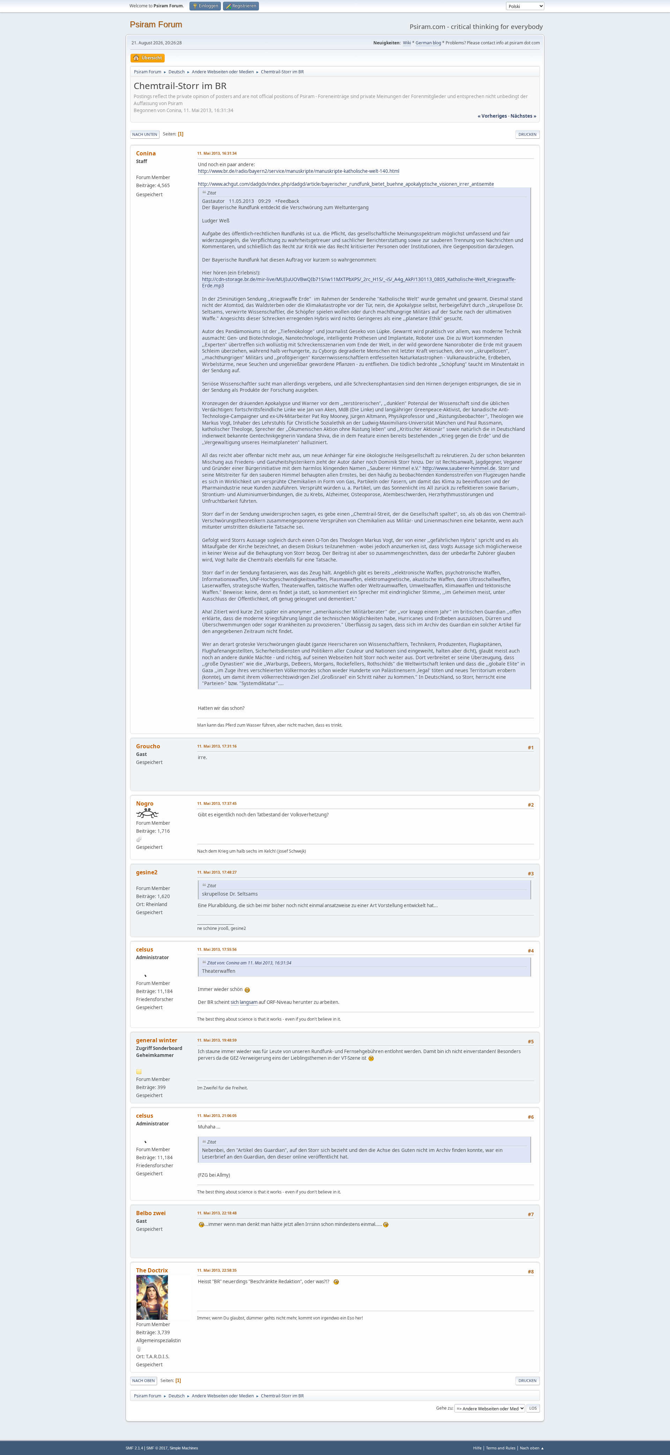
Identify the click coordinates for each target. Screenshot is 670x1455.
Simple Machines (184, 1448)
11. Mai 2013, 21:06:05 (217, 1115)
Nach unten (144, 134)
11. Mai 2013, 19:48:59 (217, 1040)
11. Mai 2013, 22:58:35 (217, 1270)
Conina (146, 153)
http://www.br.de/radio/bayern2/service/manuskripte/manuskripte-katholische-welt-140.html (298, 171)
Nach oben (143, 1380)
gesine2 (146, 872)
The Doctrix (152, 1270)
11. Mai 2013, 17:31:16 (217, 746)
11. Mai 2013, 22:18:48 (217, 1212)
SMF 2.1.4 (134, 1448)
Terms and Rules (500, 1447)
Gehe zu (444, 1408)
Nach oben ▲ (532, 1447)
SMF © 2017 (157, 1448)
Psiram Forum (156, 24)
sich (235, 1002)
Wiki (407, 43)
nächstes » (523, 116)
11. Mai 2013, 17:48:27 (217, 872)
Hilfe (477, 1447)
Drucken (528, 134)
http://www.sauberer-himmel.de (459, 468)
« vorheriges (492, 116)
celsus (144, 949)
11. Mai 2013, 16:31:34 (217, 153)
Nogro (145, 803)
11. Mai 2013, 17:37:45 (217, 803)
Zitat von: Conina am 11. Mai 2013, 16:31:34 (249, 963)
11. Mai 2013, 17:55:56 (217, 949)
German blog (428, 43)
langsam (249, 1002)
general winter (156, 1040)
